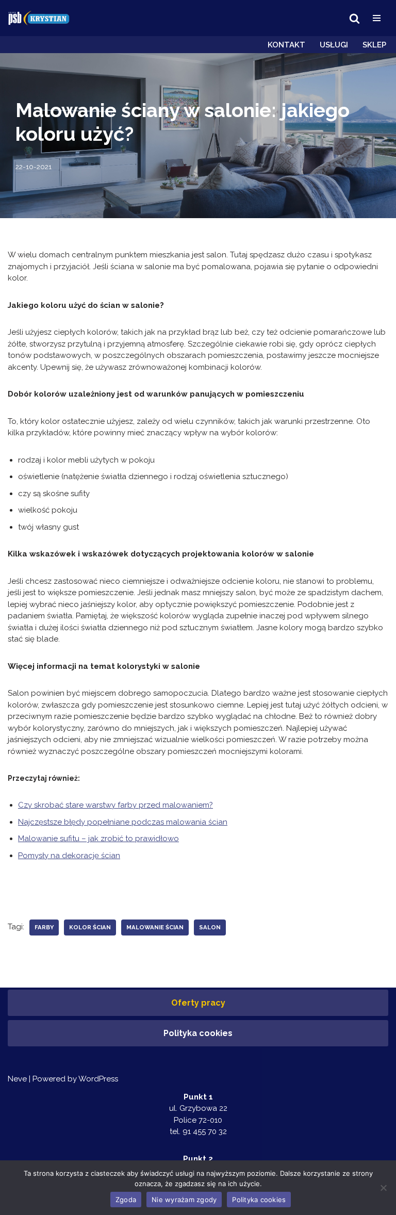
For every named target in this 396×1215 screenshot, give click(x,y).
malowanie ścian (155, 927)
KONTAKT (286, 45)
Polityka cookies (198, 1033)
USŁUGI (334, 45)
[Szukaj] (354, 18)
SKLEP (374, 45)
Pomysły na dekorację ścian (69, 855)
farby (44, 927)
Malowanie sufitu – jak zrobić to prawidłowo (98, 838)
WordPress (98, 1078)
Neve (17, 1078)
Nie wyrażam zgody (184, 1199)
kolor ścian (90, 927)
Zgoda (126, 1199)
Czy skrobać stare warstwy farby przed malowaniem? (115, 805)
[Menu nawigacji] (376, 18)
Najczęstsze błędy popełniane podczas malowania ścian (122, 822)
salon (210, 927)
